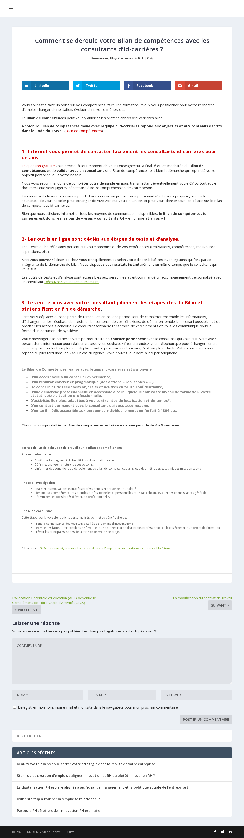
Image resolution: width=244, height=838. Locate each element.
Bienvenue (99, 58)
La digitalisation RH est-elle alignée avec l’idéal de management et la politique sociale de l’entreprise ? (102, 787)
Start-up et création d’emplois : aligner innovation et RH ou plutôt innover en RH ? (86, 775)
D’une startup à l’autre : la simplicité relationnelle (58, 799)
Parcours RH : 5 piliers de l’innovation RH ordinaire (58, 810)
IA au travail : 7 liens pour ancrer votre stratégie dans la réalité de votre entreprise (86, 764)
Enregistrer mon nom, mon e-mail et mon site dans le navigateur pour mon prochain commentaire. (98, 707)
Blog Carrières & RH (126, 58)
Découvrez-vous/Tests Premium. (71, 281)
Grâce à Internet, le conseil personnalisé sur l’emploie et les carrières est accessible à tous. (105, 548)
